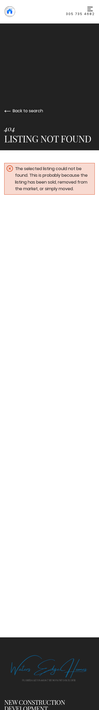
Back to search (28, 111)
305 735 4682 (80, 14)
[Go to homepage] (35, 11)
